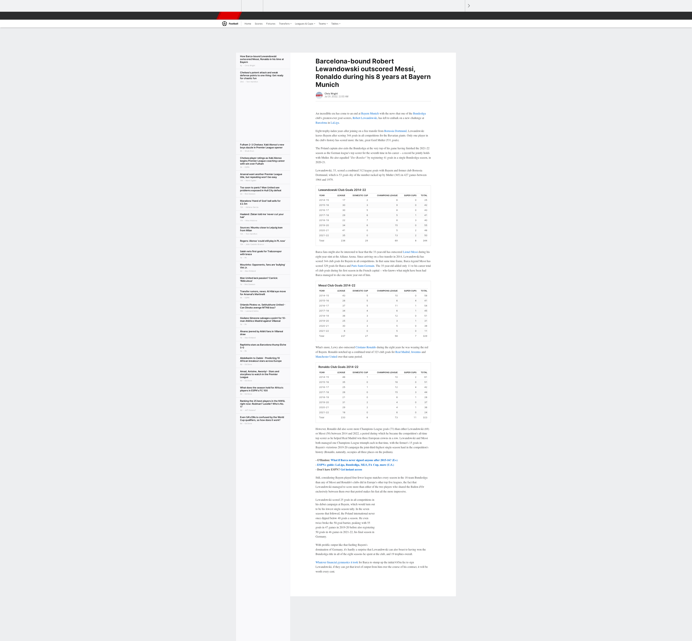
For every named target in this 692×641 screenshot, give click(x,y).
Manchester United (326, 356)
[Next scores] (468, 6)
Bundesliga (419, 113)
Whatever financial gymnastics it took (337, 562)
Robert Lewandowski (365, 118)
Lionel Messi (410, 252)
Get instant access (351, 469)
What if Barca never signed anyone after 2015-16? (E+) (364, 460)
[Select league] (231, 6)
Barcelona (321, 122)
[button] (460, 16)
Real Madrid (402, 352)
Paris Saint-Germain (362, 266)
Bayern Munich (370, 113)
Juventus (416, 352)
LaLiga (335, 122)
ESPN (229, 16)
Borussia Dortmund (395, 131)
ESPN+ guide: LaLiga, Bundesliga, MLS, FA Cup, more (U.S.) (355, 465)
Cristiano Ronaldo (366, 347)
